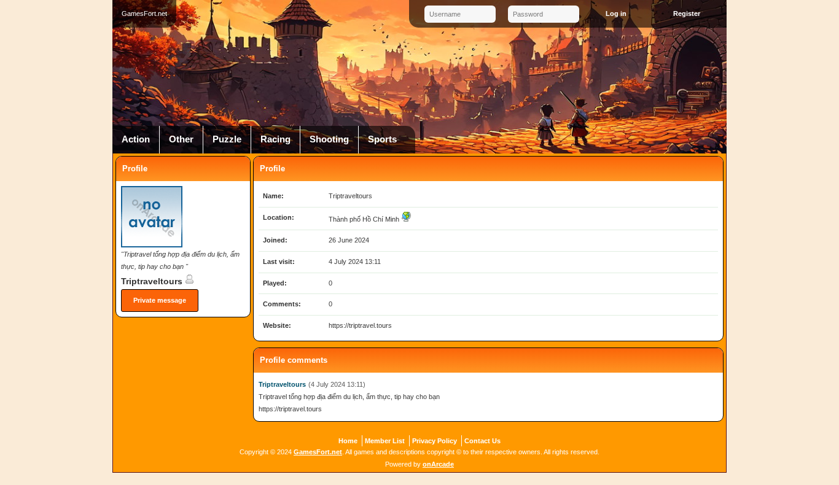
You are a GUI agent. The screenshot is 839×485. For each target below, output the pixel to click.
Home (347, 440)
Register (686, 13)
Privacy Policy (434, 440)
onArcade (438, 464)
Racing (275, 139)
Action (136, 139)
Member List (385, 440)
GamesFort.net (318, 452)
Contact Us (482, 440)
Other (181, 139)
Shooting (329, 139)
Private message (159, 300)
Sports (382, 139)
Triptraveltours (153, 281)
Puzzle (227, 139)
